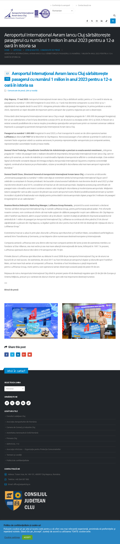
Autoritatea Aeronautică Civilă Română (22, 433)
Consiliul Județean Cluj (16, 416)
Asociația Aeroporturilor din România (22, 422)
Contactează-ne (84, 5)
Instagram (18, 403)
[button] (114, 15)
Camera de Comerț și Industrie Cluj (21, 427)
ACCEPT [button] (27, 537)
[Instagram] (97, 21)
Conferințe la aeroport (61, 5)
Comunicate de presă (16, 90)
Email (30, 354)
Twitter (12, 354)
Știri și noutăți (31, 90)
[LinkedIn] (102, 21)
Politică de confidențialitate (18, 460)
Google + (24, 354)
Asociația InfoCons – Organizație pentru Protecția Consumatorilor (34, 449)
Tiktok (28, 403)
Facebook (6, 354)
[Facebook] (87, 21)
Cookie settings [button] (12, 537)
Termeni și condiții (14, 455)
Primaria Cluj (12, 438)
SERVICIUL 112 (13, 444)
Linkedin (23, 403)
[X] (92, 21)
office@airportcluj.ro (21, 484)
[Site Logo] (27, 14)
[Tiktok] (106, 21)
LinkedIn (18, 354)
